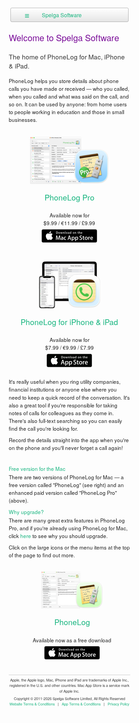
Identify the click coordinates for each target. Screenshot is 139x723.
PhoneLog (72, 621)
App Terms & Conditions (81, 703)
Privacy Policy (118, 703)
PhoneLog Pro (69, 197)
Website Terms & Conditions (32, 703)
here (25, 535)
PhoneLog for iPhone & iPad (69, 321)
